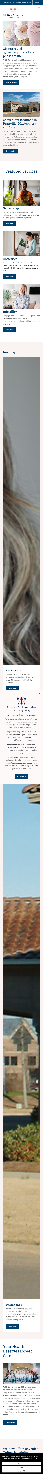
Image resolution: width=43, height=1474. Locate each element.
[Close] (39, 693)
